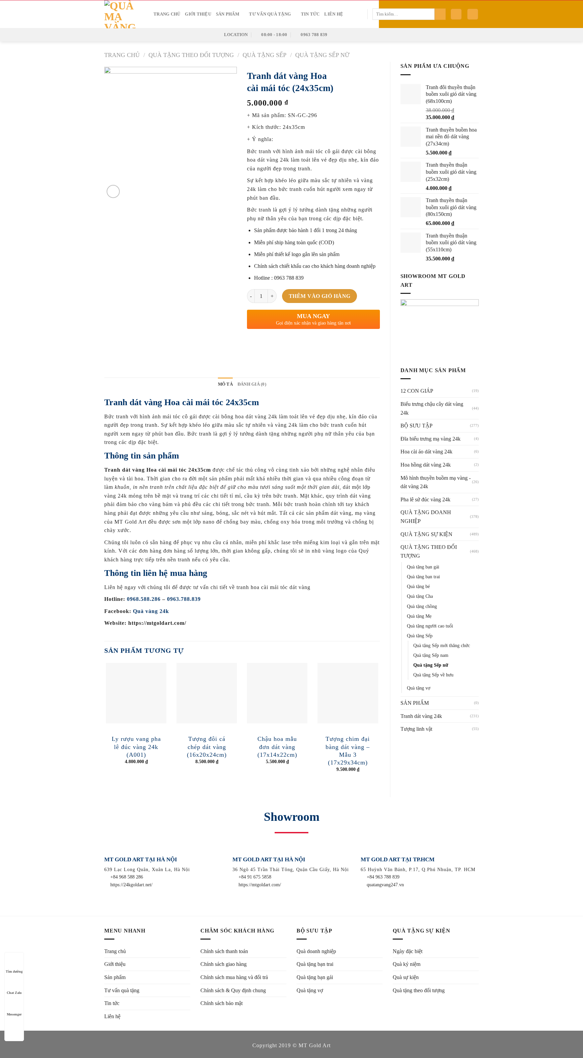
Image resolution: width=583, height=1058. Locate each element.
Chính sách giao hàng (223, 964)
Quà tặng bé (418, 586)
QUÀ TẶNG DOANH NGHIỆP (425, 516)
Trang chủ (167, 14)
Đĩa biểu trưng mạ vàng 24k (430, 439)
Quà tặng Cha (420, 596)
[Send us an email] (351, 34)
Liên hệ (333, 14)
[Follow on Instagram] (342, 34)
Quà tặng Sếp (264, 55)
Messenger (14, 1014)
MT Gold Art (315, 1045)
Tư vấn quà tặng (270, 14)
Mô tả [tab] (225, 384)
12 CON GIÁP (416, 391)
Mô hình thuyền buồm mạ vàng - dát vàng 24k (435, 482)
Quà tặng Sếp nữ (322, 55)
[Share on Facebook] (253, 344)
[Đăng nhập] (456, 14)
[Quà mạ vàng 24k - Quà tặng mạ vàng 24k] (123, 14)
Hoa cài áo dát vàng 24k (426, 451)
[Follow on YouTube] (360, 34)
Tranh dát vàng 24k (421, 716)
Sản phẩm (227, 14)
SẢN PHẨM (414, 703)
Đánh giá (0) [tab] (252, 384)
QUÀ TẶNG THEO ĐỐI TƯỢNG (191, 55)
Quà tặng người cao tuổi (430, 626)
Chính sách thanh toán (224, 951)
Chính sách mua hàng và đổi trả (234, 977)
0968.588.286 (144, 599)
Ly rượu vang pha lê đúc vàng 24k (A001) (136, 746)
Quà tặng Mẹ (419, 616)
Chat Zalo (14, 993)
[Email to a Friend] (277, 344)
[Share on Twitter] (265, 344)
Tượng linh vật (416, 729)
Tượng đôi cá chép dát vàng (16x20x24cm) (207, 746)
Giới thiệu (198, 14)
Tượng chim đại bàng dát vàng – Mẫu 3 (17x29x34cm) (348, 750)
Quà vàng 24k (151, 611)
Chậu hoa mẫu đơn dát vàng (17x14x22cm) (277, 746)
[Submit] (440, 14)
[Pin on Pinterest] (289, 344)
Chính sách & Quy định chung (233, 990)
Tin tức (310, 14)
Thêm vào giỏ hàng (320, 296)
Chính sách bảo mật (221, 1003)
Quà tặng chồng (422, 606)
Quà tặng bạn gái (423, 566)
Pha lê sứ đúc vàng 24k (425, 499)
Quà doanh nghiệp (316, 951)
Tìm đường (14, 971)
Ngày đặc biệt (407, 951)
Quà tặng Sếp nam (430, 655)
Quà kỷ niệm (406, 964)
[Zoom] (113, 191)
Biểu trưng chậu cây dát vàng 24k (431, 408)
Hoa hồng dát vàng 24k (425, 465)
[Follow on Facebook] (334, 34)
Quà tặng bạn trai (423, 576)
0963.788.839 (184, 599)
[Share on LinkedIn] (301, 344)
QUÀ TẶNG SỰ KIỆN (426, 534)
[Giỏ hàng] (472, 14)
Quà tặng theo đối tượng (419, 990)
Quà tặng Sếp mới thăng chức (441, 645)
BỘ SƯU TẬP (416, 425)
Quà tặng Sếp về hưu (433, 674)
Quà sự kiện (406, 977)
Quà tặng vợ (418, 688)
